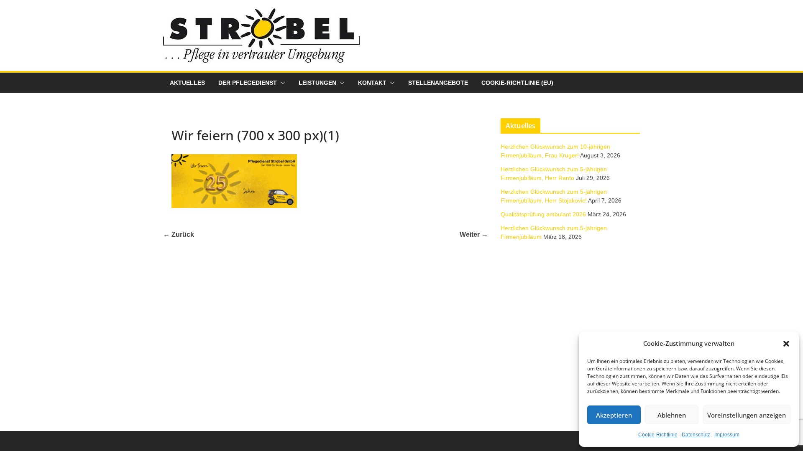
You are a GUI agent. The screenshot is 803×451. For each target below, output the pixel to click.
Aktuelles (187, 82)
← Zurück (178, 234)
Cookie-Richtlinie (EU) (517, 82)
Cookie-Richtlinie (658, 435)
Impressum (726, 435)
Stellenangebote (438, 82)
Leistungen (317, 82)
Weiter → (474, 234)
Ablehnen (671, 415)
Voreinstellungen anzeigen (746, 415)
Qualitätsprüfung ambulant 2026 (543, 214)
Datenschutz (696, 435)
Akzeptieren (614, 415)
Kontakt (372, 82)
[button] (786, 344)
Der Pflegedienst (247, 82)
